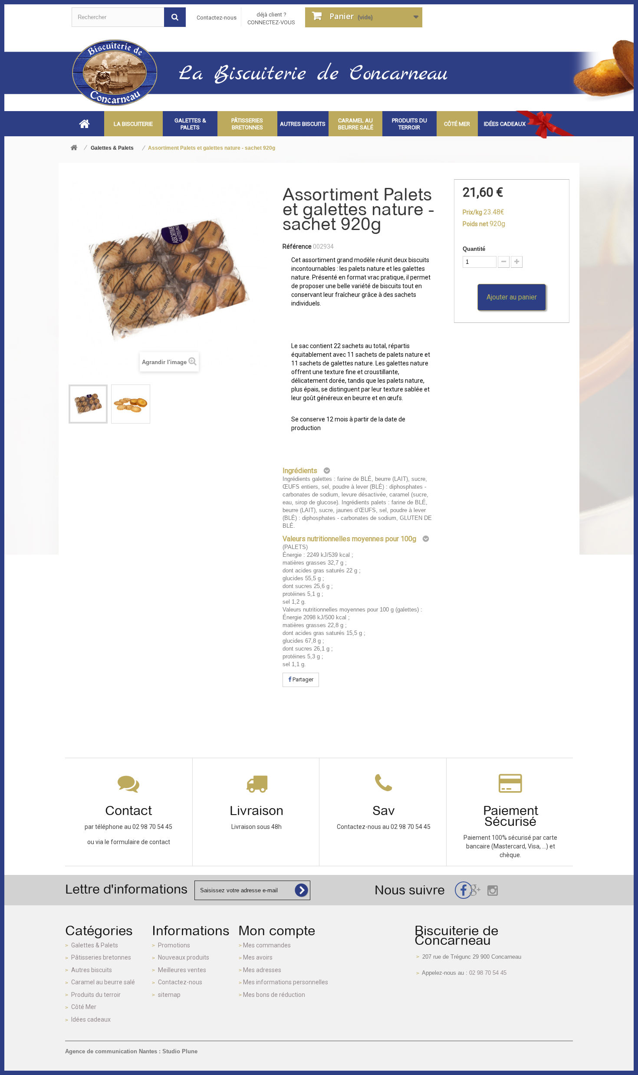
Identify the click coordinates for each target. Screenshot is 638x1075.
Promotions (174, 945)
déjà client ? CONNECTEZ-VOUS (271, 18)
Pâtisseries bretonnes (101, 957)
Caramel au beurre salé (103, 982)
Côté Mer (83, 1006)
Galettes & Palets (94, 945)
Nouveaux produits (183, 957)
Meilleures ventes (182, 970)
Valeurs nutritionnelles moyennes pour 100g (349, 539)
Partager (302, 679)
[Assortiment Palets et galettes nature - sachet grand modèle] (88, 404)
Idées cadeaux (91, 1019)
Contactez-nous (217, 17)
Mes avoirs (258, 957)
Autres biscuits (91, 970)
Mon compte (277, 930)
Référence (297, 246)
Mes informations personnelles (285, 982)
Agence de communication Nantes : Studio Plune (131, 1051)
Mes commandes (267, 945)
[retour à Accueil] (74, 148)
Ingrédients (300, 471)
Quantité (474, 249)
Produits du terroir (96, 994)
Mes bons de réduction (274, 994)
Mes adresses (262, 970)
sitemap (169, 994)
